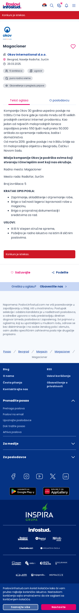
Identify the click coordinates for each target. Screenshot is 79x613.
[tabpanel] (39, 175)
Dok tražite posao (14, 426)
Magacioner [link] (39, 357)
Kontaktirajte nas (15, 389)
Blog (6, 369)
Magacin (41, 351)
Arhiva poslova (12, 432)
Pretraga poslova (14, 408)
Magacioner (62, 351)
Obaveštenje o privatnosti (57, 384)
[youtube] (39, 477)
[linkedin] (65, 477)
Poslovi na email (13, 414)
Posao (7, 351)
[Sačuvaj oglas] (73, 46)
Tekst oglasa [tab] (19, 100)
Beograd (23, 351)
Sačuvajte (22, 272)
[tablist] (39, 101)
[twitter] (52, 477)
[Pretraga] (51, 5)
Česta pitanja (12, 382)
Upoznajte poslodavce (17, 420)
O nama (8, 376)
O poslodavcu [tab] (59, 100)
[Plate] (59, 5)
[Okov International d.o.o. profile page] (12, 33)
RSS (49, 369)
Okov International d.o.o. (26, 54)
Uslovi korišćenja (58, 376)
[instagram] (26, 477)
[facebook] (13, 477)
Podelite (62, 272)
